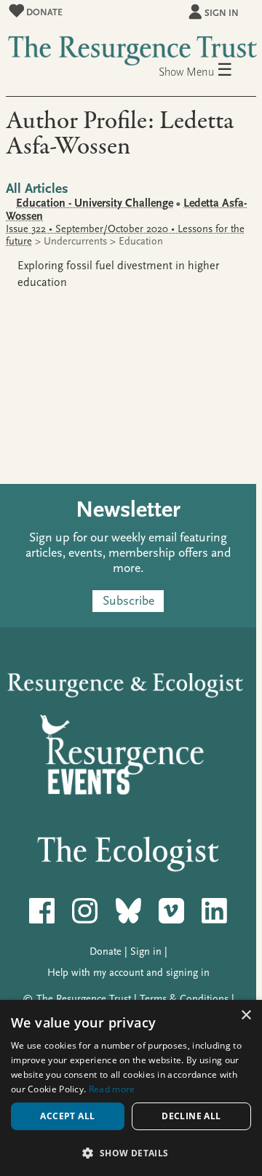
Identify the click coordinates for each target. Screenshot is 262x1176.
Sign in (222, 12)
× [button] (245, 1015)
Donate (43, 12)
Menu (209, 71)
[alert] (131, 1088)
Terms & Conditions (184, 999)
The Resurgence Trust (83, 999)
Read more (112, 1089)
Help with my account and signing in (128, 972)
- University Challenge (94, 203)
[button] (131, 1152)
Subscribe (128, 601)
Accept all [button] (67, 1116)
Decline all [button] (191, 1116)
